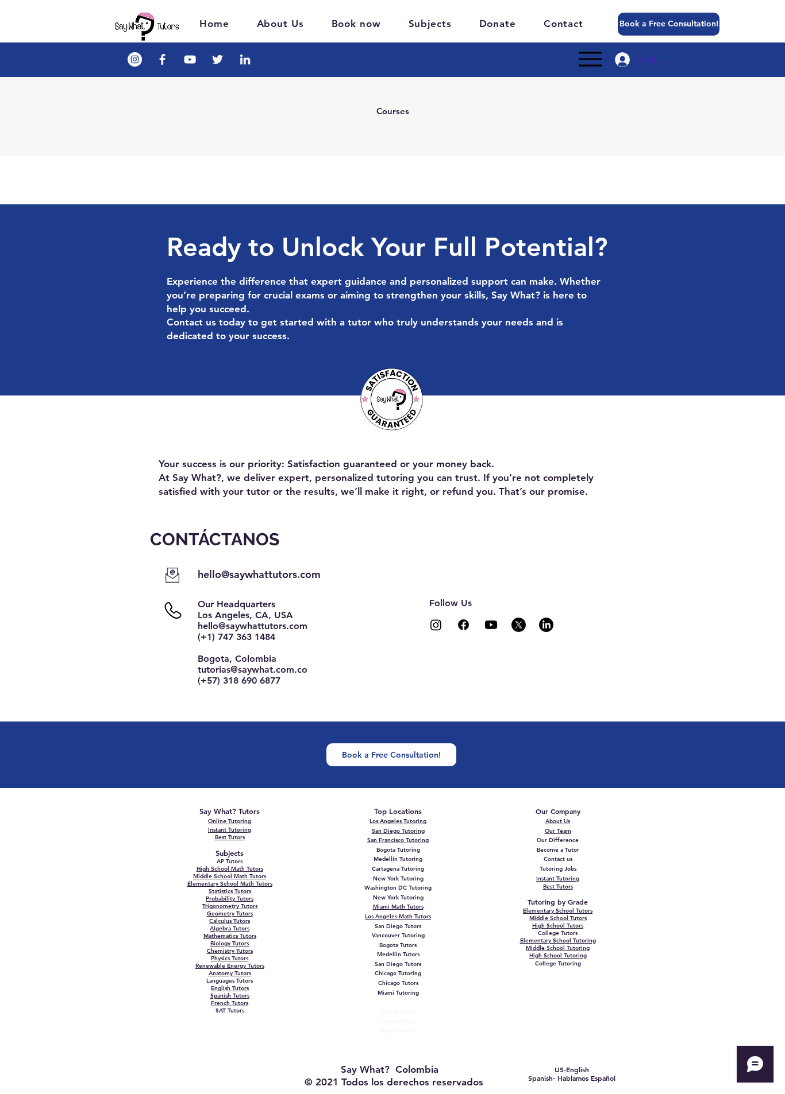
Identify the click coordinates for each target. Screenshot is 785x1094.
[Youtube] (491, 625)
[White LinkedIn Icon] (245, 59)
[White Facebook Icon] (162, 59)
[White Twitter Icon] (217, 59)
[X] (518, 625)
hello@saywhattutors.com (259, 574)
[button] (436, 23)
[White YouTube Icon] (190, 59)
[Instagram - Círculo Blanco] (135, 59)
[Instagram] (436, 625)
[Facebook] (463, 625)
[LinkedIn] (546, 625)
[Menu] (590, 59)
